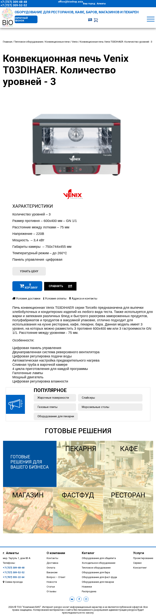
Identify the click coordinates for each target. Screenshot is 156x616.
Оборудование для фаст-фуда (99, 577)
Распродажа (89, 591)
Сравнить (56, 286)
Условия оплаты (55, 298)
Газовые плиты (47, 407)
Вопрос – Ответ (56, 577)
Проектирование (143, 558)
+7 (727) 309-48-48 (14, 2)
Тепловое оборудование (96, 567)
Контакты (52, 558)
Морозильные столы (95, 407)
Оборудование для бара (96, 572)
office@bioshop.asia (70, 1)
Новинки (87, 586)
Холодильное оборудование (98, 562)
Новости (52, 581)
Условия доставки (27, 298)
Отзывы (51, 591)
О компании (56, 553)
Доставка (52, 562)
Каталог (88, 553)
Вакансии (52, 572)
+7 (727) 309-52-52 (14, 5)
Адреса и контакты (84, 298)
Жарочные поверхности (53, 397)
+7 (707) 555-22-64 (13, 577)
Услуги (138, 553)
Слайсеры (88, 397)
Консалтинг (140, 567)
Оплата (51, 567)
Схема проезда (14, 581)
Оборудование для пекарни (55, 416)
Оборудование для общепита (99, 558)
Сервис (137, 562)
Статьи (51, 586)
